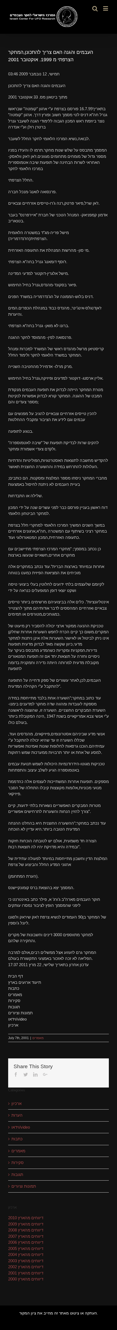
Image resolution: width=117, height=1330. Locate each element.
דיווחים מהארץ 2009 (25, 1224)
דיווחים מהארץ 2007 (25, 1236)
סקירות (17, 1162)
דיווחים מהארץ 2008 (25, 1230)
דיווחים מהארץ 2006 (25, 1242)
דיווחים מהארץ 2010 (25, 1217)
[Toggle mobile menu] (106, 8)
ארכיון (16, 1103)
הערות (17, 1115)
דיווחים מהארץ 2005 (25, 1248)
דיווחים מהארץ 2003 (25, 1260)
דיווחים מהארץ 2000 (25, 1279)
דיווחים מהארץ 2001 (25, 1273)
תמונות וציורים (23, 1186)
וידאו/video (20, 1127)
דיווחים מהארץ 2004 (25, 1254)
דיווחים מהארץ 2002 (25, 1266)
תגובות (17, 1174)
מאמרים (38, 1038)
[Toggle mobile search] (95, 8)
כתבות (17, 1139)
